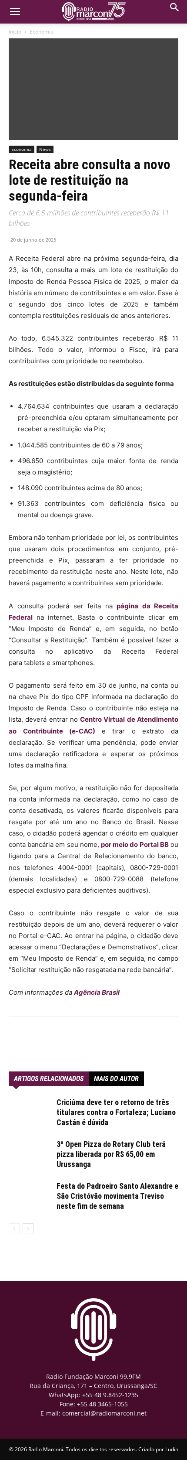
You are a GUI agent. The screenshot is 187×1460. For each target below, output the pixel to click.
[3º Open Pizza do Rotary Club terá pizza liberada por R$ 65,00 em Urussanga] (30, 1154)
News (45, 149)
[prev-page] (14, 1228)
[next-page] (28, 1228)
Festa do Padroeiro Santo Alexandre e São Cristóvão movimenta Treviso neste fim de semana (117, 1196)
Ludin (171, 1449)
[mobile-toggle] (15, 12)
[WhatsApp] (64, 1035)
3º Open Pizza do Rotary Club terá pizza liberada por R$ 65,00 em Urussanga (111, 1154)
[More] (85, 1035)
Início (15, 31)
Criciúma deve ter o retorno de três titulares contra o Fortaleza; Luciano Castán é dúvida (116, 1112)
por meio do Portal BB (135, 844)
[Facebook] (44, 1035)
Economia (41, 31)
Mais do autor (116, 1079)
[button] (175, 9)
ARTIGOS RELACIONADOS (48, 1079)
